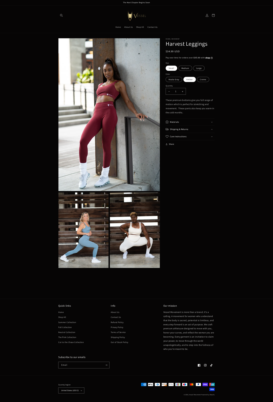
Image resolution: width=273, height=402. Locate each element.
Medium (185, 68)
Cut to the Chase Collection (71, 342)
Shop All (62, 317)
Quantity (169, 86)
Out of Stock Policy (119, 342)
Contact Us (116, 317)
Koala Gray (174, 79)
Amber (189, 79)
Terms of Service (118, 332)
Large (199, 68)
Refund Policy (117, 322)
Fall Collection (65, 327)
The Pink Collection (67, 337)
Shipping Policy (118, 337)
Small (171, 68)
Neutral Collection (66, 332)
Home (61, 312)
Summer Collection (67, 322)
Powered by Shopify (208, 395)
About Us (115, 312)
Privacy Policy (117, 327)
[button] (61, 15)
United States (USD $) (70, 390)
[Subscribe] (106, 365)
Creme (203, 79)
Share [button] (171, 144)
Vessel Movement (195, 395)
